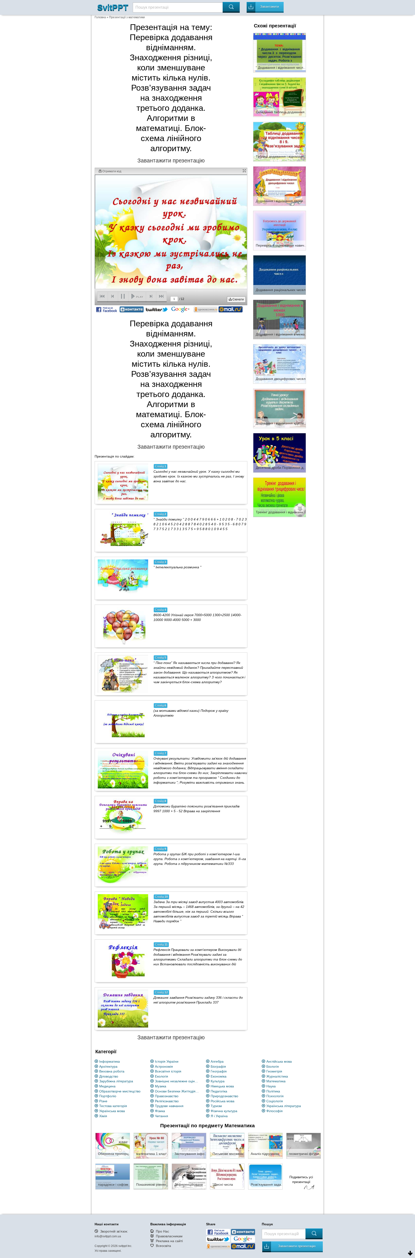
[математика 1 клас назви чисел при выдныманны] (151, 1145)
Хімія (103, 1116)
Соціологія (274, 1101)
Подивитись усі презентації (301, 1179)
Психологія (275, 1096)
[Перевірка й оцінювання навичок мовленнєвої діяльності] (279, 230)
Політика (273, 1091)
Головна (100, 17)
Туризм (216, 1106)
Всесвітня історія (168, 1071)
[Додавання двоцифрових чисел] (279, 364)
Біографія (218, 1066)
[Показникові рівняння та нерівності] (151, 1176)
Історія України (166, 1061)
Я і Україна (219, 1116)
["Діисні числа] (227, 1176)
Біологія (272, 1066)
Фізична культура (224, 1111)
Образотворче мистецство (119, 1091)
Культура (218, 1081)
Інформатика (109, 1061)
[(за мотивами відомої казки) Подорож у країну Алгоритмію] (123, 722)
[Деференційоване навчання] (189, 1176)
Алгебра (217, 1061)
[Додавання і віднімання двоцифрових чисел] (279, 186)
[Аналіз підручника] (265, 1145)
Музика (160, 1086)
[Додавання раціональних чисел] (279, 275)
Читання (161, 1116)
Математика (276, 1081)
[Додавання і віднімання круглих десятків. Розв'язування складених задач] (279, 408)
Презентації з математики (127, 17)
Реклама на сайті (169, 1241)
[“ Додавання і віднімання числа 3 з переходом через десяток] (279, 52)
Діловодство (108, 1076)
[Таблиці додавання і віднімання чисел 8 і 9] (279, 141)
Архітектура (108, 1066)
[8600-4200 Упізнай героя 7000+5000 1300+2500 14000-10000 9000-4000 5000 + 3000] (123, 626)
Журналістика (277, 1076)
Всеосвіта (163, 1246)
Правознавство (166, 1096)
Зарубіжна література (116, 1081)
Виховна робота (111, 1071)
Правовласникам (169, 1236)
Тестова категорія (113, 1106)
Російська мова (222, 1101)
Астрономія (164, 1066)
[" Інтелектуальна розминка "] (123, 578)
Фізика (160, 1111)
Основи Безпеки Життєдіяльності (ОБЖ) (178, 1091)
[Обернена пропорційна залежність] (113, 1145)
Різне (103, 1101)
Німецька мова (222, 1086)
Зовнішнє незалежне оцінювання (178, 1081)
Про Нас (162, 1231)
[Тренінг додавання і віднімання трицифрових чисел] (279, 497)
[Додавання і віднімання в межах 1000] (279, 319)
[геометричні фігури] (304, 1145)
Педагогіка (219, 1091)
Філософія (274, 1111)
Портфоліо (107, 1096)
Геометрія (274, 1071)
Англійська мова (279, 1061)
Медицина (107, 1086)
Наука (271, 1086)
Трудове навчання (169, 1106)
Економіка (218, 1076)
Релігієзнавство (167, 1101)
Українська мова (112, 1111)
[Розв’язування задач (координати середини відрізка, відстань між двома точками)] (265, 1176)
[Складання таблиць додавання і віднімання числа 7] (279, 97)
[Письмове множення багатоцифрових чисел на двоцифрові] (227, 1145)
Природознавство (224, 1096)
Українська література (283, 1106)
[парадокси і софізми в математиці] (113, 1176)
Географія (219, 1071)
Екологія (161, 1076)
